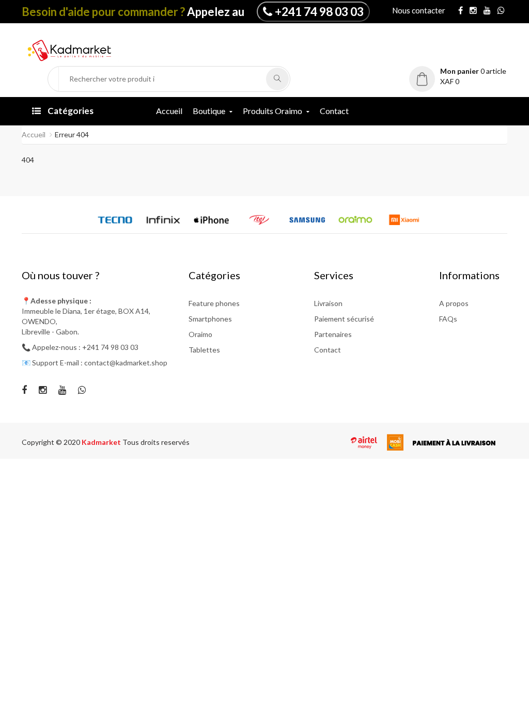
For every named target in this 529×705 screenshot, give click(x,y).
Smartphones (210, 318)
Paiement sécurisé (344, 318)
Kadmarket (102, 442)
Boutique (209, 111)
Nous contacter (418, 10)
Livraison (328, 303)
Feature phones (214, 303)
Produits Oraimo (272, 111)
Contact (334, 111)
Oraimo (200, 334)
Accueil (169, 111)
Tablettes (204, 349)
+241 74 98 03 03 (319, 11)
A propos (454, 303)
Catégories (70, 110)
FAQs (448, 318)
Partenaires (333, 334)
